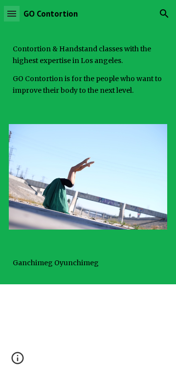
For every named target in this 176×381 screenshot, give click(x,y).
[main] (88, 70)
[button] (11, 13)
